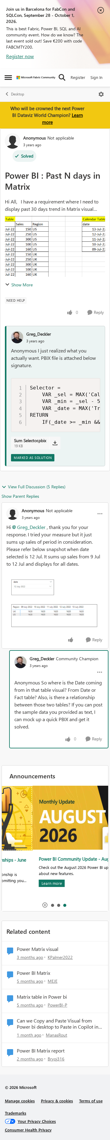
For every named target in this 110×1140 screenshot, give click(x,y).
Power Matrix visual (37, 949)
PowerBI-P (57, 1005)
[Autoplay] (45, 905)
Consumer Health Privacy (28, 1129)
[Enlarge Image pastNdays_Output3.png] (55, 604)
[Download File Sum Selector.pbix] (55, 443)
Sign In (96, 77)
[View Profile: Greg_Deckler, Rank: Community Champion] (20, 662)
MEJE (52, 981)
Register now (20, 56)
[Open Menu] (101, 94)
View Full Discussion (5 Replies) (36, 487)
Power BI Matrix (33, 973)
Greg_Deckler (38, 334)
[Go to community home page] (35, 77)
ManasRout (56, 1035)
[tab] (52, 905)
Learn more (21, 883)
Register (78, 77)
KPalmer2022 (60, 957)
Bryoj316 (56, 1059)
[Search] (62, 77)
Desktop (17, 94)
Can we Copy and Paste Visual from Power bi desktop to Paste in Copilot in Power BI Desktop (57, 1024)
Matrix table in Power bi (42, 997)
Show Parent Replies (20, 496)
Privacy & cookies (57, 1100)
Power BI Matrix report (40, 1051)
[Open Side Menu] (8, 77)
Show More (22, 285)
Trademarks (15, 1113)
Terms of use (91, 1100)
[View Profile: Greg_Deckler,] (17, 337)
